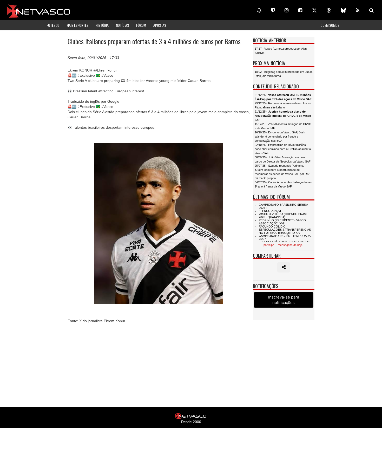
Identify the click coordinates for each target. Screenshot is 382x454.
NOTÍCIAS (122, 25)
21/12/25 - (283, 115)
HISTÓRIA (102, 25)
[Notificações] (259, 10)
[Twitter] (314, 10)
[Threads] (328, 10)
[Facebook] (300, 10)
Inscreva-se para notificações (283, 300)
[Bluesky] (343, 10)
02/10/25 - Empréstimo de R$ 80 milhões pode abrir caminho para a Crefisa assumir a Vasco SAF (283, 149)
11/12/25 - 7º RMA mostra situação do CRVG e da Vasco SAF (283, 126)
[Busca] (371, 10)
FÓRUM (141, 25)
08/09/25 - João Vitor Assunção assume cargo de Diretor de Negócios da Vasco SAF (283, 159)
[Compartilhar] (283, 267)
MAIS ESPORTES (77, 25)
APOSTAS (159, 25)
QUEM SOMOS (329, 25)
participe (269, 245)
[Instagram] (286, 10)
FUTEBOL (53, 25)
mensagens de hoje (290, 245)
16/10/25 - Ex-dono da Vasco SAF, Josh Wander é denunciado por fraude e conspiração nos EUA (280, 136)
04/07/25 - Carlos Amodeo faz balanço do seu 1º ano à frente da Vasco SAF (283, 184)
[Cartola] (273, 10)
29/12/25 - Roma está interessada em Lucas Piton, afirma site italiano (283, 105)
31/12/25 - (283, 97)
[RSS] (357, 10)
